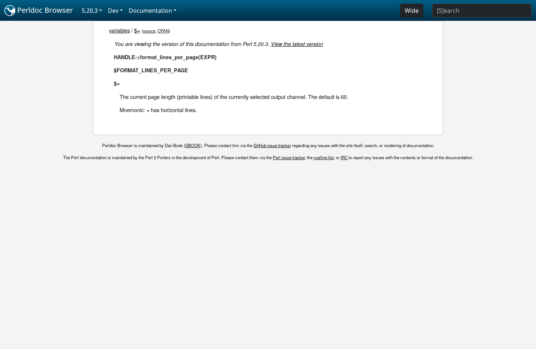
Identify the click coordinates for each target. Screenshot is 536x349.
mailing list (324, 157)
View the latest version (297, 43)
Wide (412, 11)
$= (137, 30)
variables (119, 30)
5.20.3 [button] (90, 11)
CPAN (163, 31)
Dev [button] (113, 11)
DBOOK (193, 145)
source (149, 31)
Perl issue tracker (289, 157)
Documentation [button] (150, 11)
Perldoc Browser (44, 10)
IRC (344, 157)
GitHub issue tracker (272, 145)
